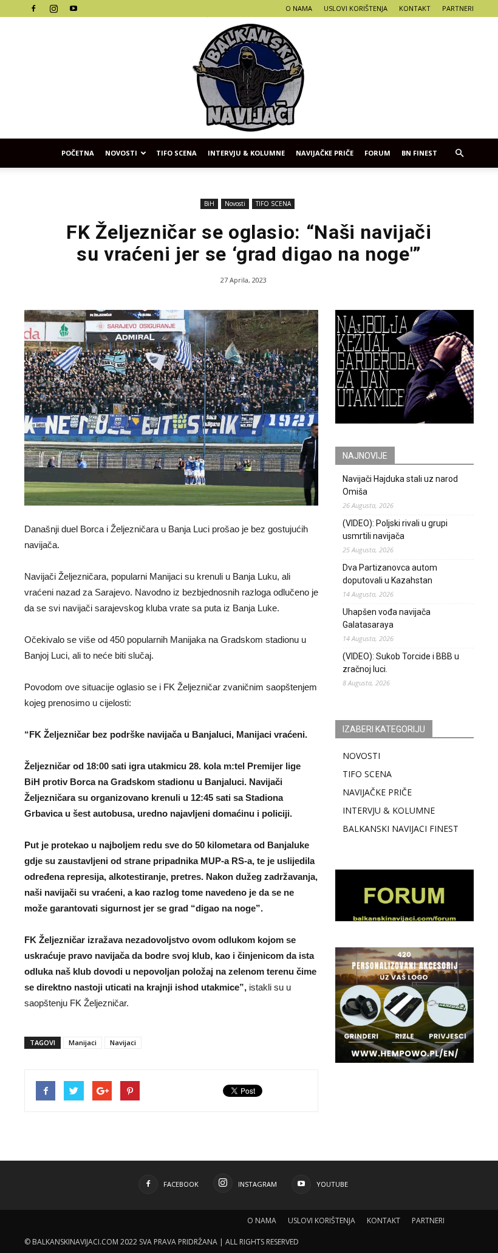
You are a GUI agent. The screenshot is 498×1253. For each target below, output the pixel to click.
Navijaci (123, 1042)
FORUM (377, 152)
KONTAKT (415, 8)
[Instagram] (53, 8)
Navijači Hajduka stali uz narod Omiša (400, 485)
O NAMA (298, 8)
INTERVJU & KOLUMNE (246, 152)
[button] (459, 153)
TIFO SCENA (176, 152)
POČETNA (77, 152)
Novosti (121, 152)
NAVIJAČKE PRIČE (324, 152)
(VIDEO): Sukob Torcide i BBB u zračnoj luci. (401, 662)
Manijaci (83, 1042)
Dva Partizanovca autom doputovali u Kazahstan (390, 574)
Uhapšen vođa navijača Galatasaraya (387, 618)
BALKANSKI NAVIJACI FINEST (401, 828)
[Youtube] (73, 8)
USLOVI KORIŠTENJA (355, 8)
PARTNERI (458, 8)
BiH (209, 203)
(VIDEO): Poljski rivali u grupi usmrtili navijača (395, 529)
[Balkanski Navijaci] (249, 78)
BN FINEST (419, 152)
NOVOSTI (361, 755)
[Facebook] (33, 8)
